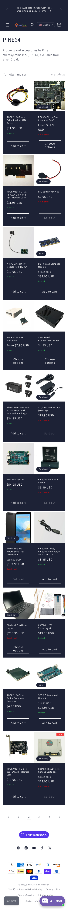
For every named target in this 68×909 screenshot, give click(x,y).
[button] (7, 25)
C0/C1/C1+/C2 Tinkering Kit (45, 627)
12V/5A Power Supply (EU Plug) (49, 409)
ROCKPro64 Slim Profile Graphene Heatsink (15, 698)
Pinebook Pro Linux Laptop (17, 627)
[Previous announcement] (7, 9)
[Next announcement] (61, 9)
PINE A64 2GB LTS (16, 479)
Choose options (50, 145)
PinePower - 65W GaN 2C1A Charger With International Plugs (18, 410)
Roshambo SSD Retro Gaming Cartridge (49, 770)
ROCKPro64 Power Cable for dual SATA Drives (16, 120)
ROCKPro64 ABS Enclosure (15, 339)
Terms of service (26, 895)
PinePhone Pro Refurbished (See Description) (15, 551)
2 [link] (29, 816)
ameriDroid (32, 884)
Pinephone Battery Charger (48, 481)
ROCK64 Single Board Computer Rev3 (49, 119)
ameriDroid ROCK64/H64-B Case (48, 339)
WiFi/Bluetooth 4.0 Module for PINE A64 (17, 265)
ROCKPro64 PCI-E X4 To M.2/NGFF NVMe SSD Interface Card (17, 194)
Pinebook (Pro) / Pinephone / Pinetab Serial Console (49, 551)
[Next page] (59, 817)
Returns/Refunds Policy (30, 889)
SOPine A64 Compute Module (49, 265)
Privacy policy (53, 889)
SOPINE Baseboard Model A (48, 697)
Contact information (36, 901)
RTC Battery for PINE (48, 191)
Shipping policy (45, 895)
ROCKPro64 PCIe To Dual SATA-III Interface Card (18, 771)
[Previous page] (8, 817)
